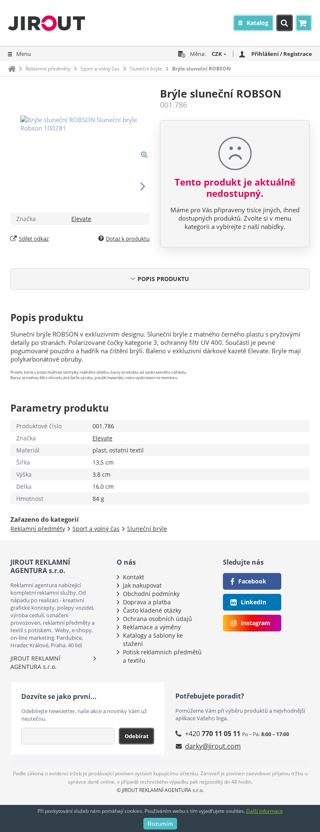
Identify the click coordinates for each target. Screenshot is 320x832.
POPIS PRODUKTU (163, 279)
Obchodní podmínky (151, 594)
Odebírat (137, 736)
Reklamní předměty (47, 68)
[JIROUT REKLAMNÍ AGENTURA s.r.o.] (46, 23)
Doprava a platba (147, 602)
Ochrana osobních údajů (157, 619)
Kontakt (133, 577)
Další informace (264, 810)
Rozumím (160, 823)
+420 (212, 733)
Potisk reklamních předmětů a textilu (162, 656)
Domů (11, 68)
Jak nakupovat (142, 585)
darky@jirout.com (213, 746)
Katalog (257, 23)
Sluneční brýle (146, 68)
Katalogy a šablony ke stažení (153, 639)
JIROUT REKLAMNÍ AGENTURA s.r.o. (35, 662)
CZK (217, 54)
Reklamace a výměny (152, 627)
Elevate (81, 219)
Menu (23, 54)
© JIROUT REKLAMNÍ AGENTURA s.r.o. (160, 790)
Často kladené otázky (152, 610)
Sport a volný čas (100, 68)
